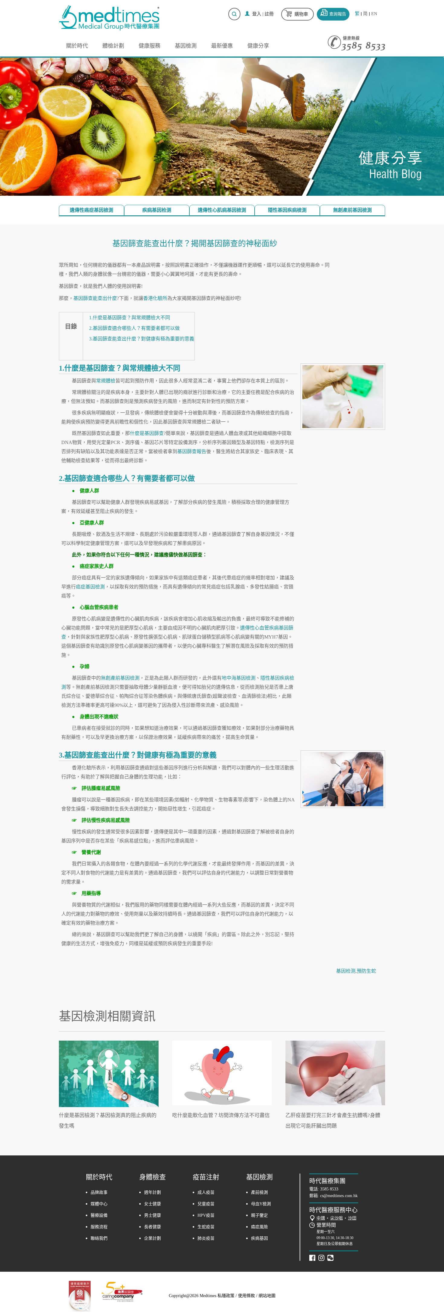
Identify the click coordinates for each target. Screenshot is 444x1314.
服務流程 (99, 1227)
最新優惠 (222, 46)
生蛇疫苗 (206, 1227)
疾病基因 (259, 1238)
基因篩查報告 (191, 451)
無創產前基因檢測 (352, 210)
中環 (321, 1218)
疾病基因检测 (156, 210)
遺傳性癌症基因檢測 (91, 210)
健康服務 (149, 46)
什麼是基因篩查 (147, 433)
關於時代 (77, 46)
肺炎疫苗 (206, 1238)
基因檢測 (186, 46)
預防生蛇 (366, 971)
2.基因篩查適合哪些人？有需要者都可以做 (134, 328)
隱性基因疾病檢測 (287, 210)
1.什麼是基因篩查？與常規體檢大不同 (129, 317)
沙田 (352, 1218)
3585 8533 (329, 1189)
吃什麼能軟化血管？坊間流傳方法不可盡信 (221, 1115)
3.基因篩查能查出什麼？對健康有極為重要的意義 (141, 338)
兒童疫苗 (206, 1204)
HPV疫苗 (206, 1215)
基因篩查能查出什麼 (95, 298)
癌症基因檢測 (90, 586)
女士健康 (152, 1204)
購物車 (301, 14)
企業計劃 (152, 1238)
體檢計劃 (113, 46)
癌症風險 (259, 1227)
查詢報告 (337, 14)
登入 (256, 13)
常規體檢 (105, 380)
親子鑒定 (259, 1215)
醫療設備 (99, 1215)
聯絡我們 (99, 1238)
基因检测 (346, 971)
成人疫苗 (206, 1192)
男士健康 (152, 1215)
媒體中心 (99, 1204)
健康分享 (258, 46)
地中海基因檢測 (239, 678)
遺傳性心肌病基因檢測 (222, 210)
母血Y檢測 (261, 1204)
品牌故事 (99, 1192)
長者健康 (152, 1227)
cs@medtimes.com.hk (339, 1195)
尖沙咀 (336, 1218)
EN (374, 13)
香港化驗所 (155, 298)
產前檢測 (259, 1192)
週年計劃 (152, 1192)
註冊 (269, 13)
